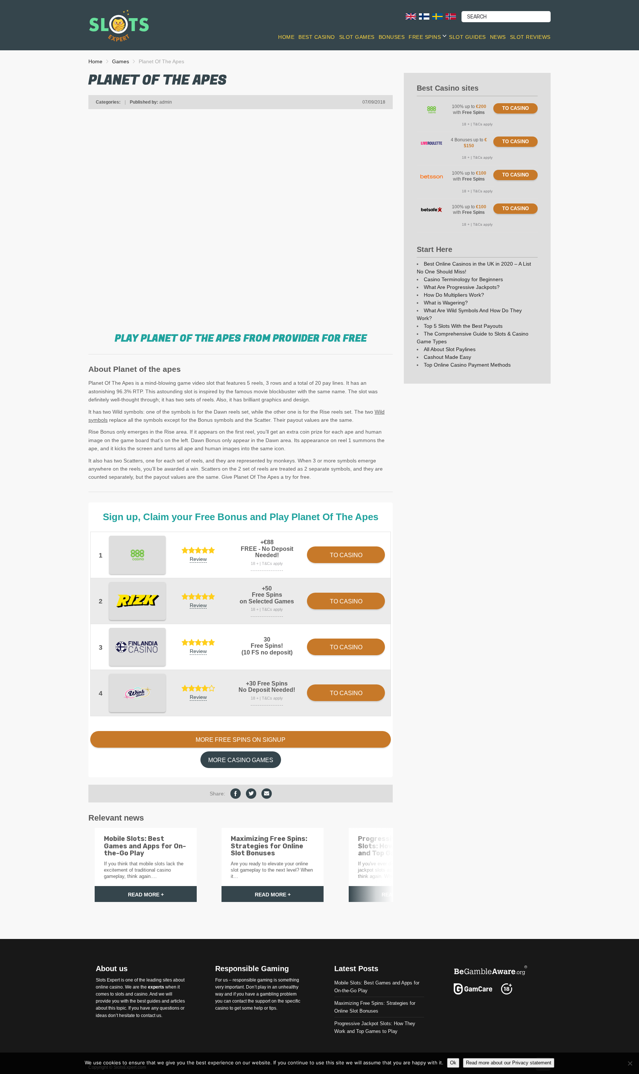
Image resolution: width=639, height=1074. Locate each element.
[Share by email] (266, 793)
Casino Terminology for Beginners (463, 279)
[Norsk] (451, 16)
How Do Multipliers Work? (454, 295)
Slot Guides (467, 37)
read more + (146, 895)
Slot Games (357, 37)
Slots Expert (108, 979)
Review (198, 559)
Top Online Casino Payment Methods (467, 365)
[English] (411, 16)
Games (120, 61)
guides (153, 1001)
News (498, 37)
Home (286, 37)
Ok (453, 1062)
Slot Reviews (530, 37)
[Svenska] (437, 16)
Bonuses (392, 37)
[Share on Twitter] (251, 793)
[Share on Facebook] (235, 793)
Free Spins (425, 37)
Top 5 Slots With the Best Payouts (463, 326)
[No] (629, 1063)
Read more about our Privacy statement (508, 1062)
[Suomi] (424, 16)
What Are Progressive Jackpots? (462, 287)
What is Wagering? (446, 303)
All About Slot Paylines (450, 349)
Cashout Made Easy (447, 357)
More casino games (240, 760)
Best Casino (316, 37)
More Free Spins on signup (240, 740)
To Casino (515, 108)
